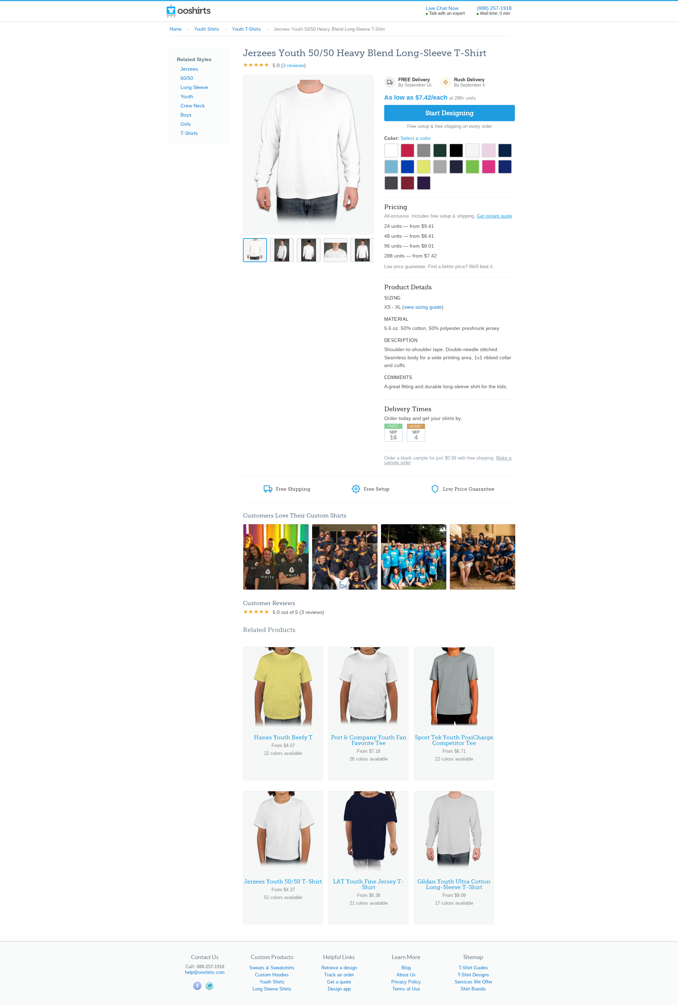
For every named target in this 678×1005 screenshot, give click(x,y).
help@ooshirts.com (205, 972)
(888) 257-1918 (494, 8)
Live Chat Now (442, 8)
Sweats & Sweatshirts (272, 967)
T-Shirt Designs (473, 974)
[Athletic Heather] (440, 167)
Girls (185, 124)
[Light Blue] (391, 167)
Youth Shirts (206, 29)
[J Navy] (505, 150)
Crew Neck (192, 105)
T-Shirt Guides (473, 967)
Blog (406, 967)
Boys (185, 115)
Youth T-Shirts (246, 29)
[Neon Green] (472, 167)
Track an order (339, 974)
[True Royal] (505, 167)
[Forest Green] (440, 150)
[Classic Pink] (489, 150)
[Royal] (407, 167)
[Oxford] (424, 150)
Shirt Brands (473, 989)
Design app (339, 989)
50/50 (186, 78)
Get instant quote (494, 216)
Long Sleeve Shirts (271, 989)
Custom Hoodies (272, 974)
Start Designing (450, 113)
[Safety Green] (424, 167)
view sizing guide (423, 307)
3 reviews (293, 65)
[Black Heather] (391, 183)
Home (176, 29)
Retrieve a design (339, 967)
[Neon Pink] (489, 167)
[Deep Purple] (424, 183)
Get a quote (339, 982)
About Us (406, 974)
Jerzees (189, 69)
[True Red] (407, 150)
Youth (186, 96)
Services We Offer (473, 982)
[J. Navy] (456, 167)
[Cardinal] (407, 183)
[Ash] (472, 150)
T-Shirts (189, 133)
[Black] (456, 150)
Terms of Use (406, 989)
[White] (391, 150)
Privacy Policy (406, 982)
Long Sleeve (194, 87)
